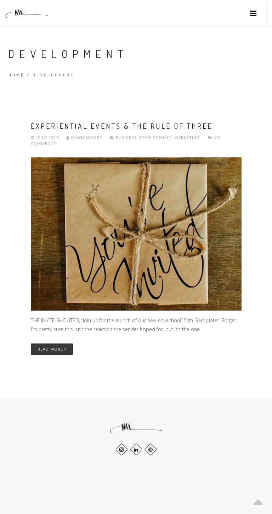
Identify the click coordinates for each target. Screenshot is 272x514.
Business (126, 137)
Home (16, 75)
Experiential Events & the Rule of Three (121, 126)
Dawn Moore (86, 137)
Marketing (187, 137)
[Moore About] (26, 13)
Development (155, 137)
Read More (51, 349)
